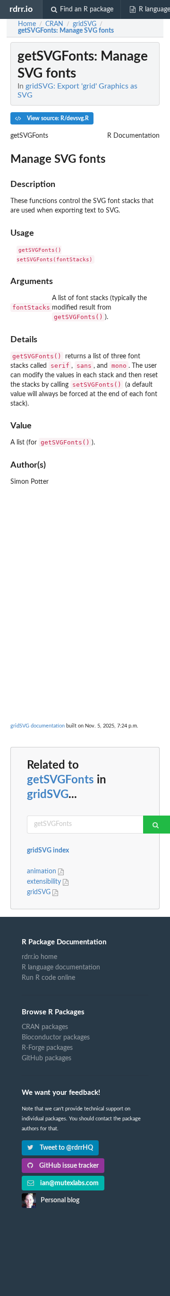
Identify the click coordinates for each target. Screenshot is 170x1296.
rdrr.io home (39, 957)
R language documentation (61, 967)
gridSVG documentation (37, 725)
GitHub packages (46, 1058)
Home (27, 24)
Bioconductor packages (56, 1037)
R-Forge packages (47, 1048)
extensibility (45, 882)
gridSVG (47, 794)
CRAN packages (45, 1027)
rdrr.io (21, 9)
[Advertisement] (85, 575)
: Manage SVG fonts (66, 30)
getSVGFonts (60, 780)
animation (42, 871)
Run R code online (48, 978)
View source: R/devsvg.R (57, 118)
